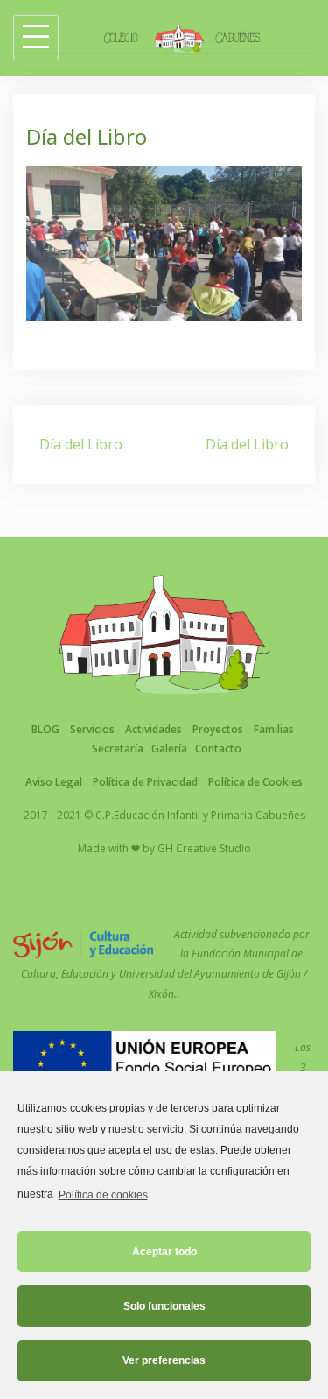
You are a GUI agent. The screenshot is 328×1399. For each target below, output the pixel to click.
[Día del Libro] (164, 242)
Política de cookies (103, 1195)
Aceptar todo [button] (164, 1252)
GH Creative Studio (204, 848)
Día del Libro (80, 444)
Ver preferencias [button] (164, 1360)
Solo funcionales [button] (164, 1306)
